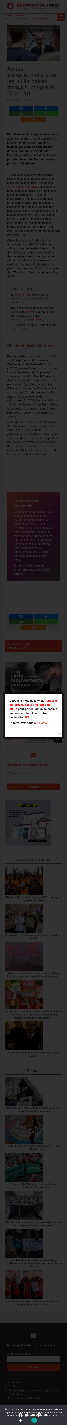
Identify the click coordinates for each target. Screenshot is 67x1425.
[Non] (63, 1415)
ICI (27, 717)
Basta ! (44, 723)
